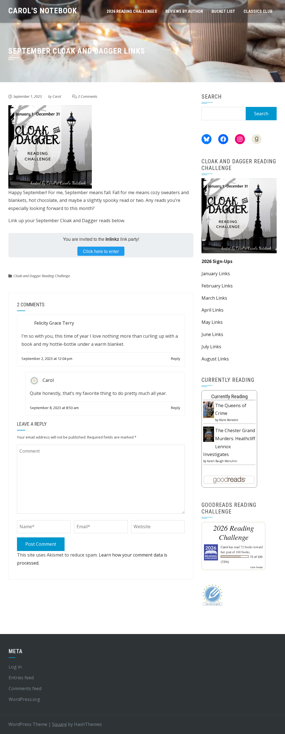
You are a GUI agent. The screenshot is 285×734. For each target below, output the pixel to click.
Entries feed (21, 678)
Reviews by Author (184, 11)
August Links (215, 359)
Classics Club (258, 11)
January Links (216, 273)
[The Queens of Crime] (208, 409)
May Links (212, 322)
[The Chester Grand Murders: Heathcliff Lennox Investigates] (208, 434)
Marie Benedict (228, 420)
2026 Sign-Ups (217, 261)
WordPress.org (24, 699)
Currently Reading (229, 396)
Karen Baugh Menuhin (222, 461)
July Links (211, 347)
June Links (212, 334)
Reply (175, 358)
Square (59, 724)
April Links (212, 310)
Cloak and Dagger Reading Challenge (41, 275)
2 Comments (87, 96)
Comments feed (25, 688)
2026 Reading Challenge (233, 532)
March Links (214, 298)
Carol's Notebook (42, 10)
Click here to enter (101, 251)
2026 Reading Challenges (132, 11)
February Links (217, 286)
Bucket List (223, 11)
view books (256, 567)
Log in (15, 667)
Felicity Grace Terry (54, 323)
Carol (57, 96)
